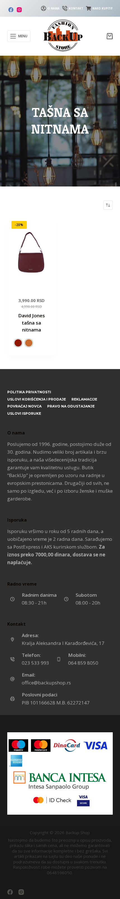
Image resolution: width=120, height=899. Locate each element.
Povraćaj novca (24, 406)
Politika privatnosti (29, 392)
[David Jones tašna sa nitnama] (31, 253)
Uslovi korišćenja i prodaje (36, 399)
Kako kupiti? (102, 8)
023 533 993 (35, 663)
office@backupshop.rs (46, 682)
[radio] (18, 343)
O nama (53, 8)
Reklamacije (84, 399)
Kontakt (76, 8)
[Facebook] (10, 9)
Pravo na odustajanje (71, 406)
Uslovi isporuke (24, 413)
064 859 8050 (83, 663)
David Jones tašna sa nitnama (31, 322)
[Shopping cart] (110, 36)
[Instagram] (19, 9)
